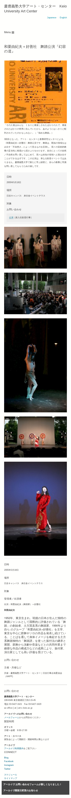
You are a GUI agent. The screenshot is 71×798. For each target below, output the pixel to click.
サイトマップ (10, 778)
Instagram (9, 765)
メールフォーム (11, 717)
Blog (6, 757)
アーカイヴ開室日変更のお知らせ (20, 790)
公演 (11, 217)
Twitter (7, 769)
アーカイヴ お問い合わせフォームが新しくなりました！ (32, 784)
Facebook (9, 761)
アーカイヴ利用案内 (13, 748)
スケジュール (10, 774)
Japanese (51, 17)
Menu (8, 32)
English (63, 17)
